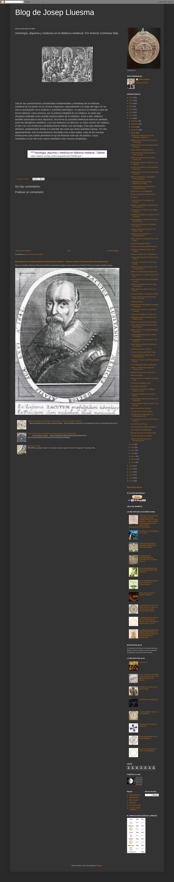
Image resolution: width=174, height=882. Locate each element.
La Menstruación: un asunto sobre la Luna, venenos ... (143, 154)
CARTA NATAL (134, 797)
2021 (131, 112)
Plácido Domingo (137, 375)
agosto (133, 133)
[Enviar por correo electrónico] (33, 179)
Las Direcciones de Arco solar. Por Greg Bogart (147, 750)
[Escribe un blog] (36, 179)
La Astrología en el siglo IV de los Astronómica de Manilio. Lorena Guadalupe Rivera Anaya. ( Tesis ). (148, 620)
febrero (133, 459)
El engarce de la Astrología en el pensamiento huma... (142, 415)
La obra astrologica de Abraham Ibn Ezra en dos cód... (143, 298)
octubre (134, 127)
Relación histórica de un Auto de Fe (143, 372)
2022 (131, 109)
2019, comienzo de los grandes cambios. (147, 594)
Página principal (134, 795)
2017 (131, 469)
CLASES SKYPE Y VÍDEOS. (134, 809)
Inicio (69, 251)
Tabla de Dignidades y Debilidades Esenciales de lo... (143, 178)
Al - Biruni (134, 197)
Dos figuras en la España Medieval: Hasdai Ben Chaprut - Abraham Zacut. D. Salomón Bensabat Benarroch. (61, 261)
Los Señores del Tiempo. (139, 424)
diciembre (134, 121)
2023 (131, 106)
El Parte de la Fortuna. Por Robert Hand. (148, 688)
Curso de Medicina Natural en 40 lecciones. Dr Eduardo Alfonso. (148, 582)
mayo (133, 450)
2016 (131, 472)
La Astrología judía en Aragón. (141, 349)
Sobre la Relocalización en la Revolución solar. (141, 440)
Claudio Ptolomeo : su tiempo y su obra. (144, 294)
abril (133, 453)
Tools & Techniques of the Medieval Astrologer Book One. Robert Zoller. (52, 433)
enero (133, 462)
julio (132, 444)
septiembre (135, 130)
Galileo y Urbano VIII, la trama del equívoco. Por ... (142, 368)
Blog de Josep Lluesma (54, 12)
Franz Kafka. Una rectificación (141, 430)
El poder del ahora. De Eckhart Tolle (143, 433)
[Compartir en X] (38, 179)
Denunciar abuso (134, 487)
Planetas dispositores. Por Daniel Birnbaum (148, 737)
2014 (131, 478)
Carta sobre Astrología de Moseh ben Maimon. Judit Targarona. (148, 570)
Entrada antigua (113, 251)
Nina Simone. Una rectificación (141, 191)
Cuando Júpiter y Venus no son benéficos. (148, 713)
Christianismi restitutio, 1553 (140, 383)
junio (133, 447)
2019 (131, 118)
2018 (131, 466)
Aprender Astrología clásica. (140, 243)
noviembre (135, 124)
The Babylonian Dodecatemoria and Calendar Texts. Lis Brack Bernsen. (148, 558)
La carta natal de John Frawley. (141, 411)
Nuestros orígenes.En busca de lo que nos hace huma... (144, 268)
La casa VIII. (143, 662)
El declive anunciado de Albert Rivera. (144, 246)
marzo (133, 456)
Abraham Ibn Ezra (137, 302)
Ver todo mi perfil (142, 83)
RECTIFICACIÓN (135, 805)
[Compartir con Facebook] (41, 179)
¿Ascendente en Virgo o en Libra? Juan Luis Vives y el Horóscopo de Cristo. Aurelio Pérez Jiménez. (148, 608)
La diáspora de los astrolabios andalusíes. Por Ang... (141, 182)
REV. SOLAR (133, 800)
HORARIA (132, 803)
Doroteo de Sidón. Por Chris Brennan (144, 254)
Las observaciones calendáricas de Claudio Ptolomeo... (143, 187)
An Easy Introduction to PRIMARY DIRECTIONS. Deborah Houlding (148, 545)
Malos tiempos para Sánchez (141, 408)
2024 (131, 103)
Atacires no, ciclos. (34, 446)
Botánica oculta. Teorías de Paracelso (144, 322)
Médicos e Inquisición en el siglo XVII (144, 272)
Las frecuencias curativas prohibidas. (144, 427)
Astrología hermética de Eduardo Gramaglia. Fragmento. (142, 136)
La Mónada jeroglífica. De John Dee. (143, 314)
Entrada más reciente (23, 251)
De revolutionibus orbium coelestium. (144, 365)
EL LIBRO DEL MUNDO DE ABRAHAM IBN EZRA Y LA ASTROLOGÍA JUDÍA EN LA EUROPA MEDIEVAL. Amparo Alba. (148, 633)
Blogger (99, 865)
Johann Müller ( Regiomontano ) (142, 150)
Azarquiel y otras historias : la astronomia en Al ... (141, 235)
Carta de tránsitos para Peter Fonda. (143, 352)
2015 (131, 475)
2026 (131, 97)
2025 (131, 100)
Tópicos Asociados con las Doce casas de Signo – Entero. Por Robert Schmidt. (55, 421)
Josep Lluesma (144, 79)
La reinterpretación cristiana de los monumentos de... (143, 356)
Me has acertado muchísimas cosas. (143, 194)
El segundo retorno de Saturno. (141, 436)
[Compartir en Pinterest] (43, 179)
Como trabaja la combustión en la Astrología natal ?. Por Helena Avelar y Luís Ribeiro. (149, 677)
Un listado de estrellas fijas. (148, 699)
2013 (131, 481)
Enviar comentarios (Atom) (34, 254)
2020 (131, 115)
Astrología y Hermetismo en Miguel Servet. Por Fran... (143, 390)
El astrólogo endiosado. (139, 386)
